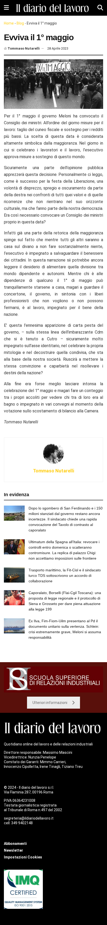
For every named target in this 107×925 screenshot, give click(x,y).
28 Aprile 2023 (57, 48)
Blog (20, 23)
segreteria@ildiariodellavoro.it (29, 818)
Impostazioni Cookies (23, 857)
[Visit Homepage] (53, 8)
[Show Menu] (6, 8)
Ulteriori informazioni (49, 703)
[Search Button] (100, 8)
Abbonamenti (15, 843)
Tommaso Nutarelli (24, 48)
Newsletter (13, 850)
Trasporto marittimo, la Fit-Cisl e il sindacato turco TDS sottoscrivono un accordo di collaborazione (65, 575)
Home (9, 23)
